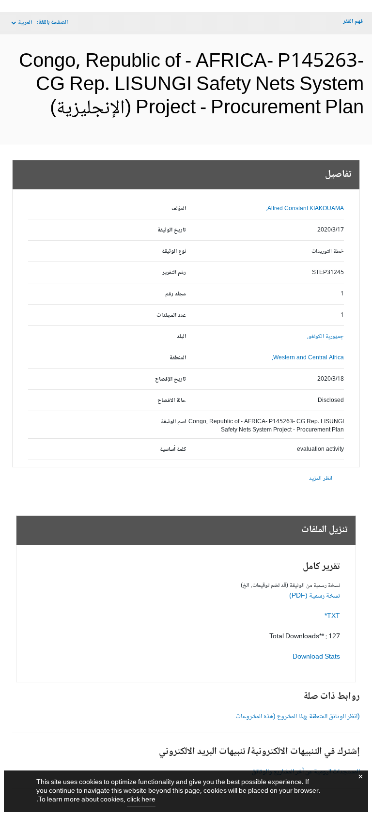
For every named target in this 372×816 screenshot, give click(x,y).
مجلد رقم (175, 294)
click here (141, 800)
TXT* (332, 616)
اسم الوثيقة (173, 422)
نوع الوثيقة (174, 251)
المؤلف (178, 209)
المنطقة (178, 358)
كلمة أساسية (173, 450)
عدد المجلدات (171, 315)
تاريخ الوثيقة (171, 230)
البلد (181, 337)
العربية (25, 23)
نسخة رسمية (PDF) (314, 596)
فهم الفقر (353, 21)
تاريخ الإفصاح (170, 379)
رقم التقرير (174, 273)
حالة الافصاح (171, 401)
